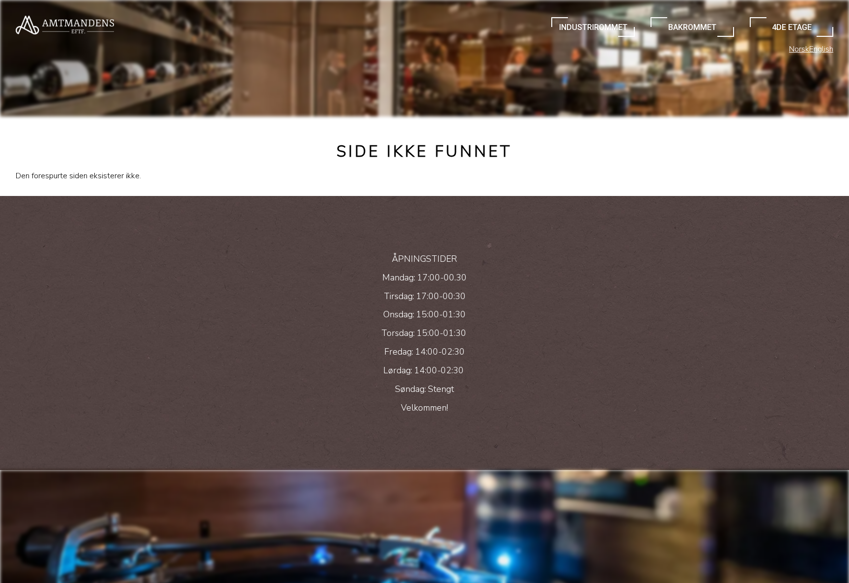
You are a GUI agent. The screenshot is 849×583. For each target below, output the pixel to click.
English (821, 49)
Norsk (799, 49)
